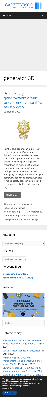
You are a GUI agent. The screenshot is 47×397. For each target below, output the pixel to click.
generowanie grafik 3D (15, 215)
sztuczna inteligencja (27, 219)
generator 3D (35, 211)
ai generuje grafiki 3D (17, 211)
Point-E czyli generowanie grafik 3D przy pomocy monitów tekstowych (23, 100)
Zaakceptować (10, 393)
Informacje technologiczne (20, 204)
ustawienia (7, 388)
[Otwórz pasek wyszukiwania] (43, 15)
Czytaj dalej (12, 195)
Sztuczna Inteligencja (14, 208)
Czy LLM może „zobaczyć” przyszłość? (22, 350)
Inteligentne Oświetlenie (15, 274)
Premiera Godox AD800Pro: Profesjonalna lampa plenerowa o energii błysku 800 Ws (23, 360)
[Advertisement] (23, 44)
